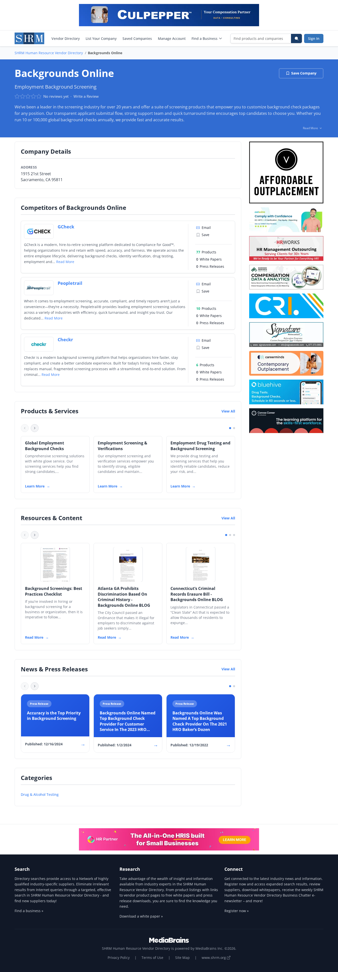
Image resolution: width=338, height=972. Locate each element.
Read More (65, 261)
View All (228, 411)
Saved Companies (137, 38)
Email (206, 227)
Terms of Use (152, 957)
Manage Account (172, 38)
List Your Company (101, 38)
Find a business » (29, 910)
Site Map (182, 957)
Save (205, 234)
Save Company (303, 73)
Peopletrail (70, 283)
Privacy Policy (119, 957)
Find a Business (204, 38)
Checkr (65, 339)
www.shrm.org (214, 957)
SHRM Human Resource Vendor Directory (49, 52)
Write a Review (86, 96)
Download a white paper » (141, 916)
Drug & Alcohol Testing (40, 794)
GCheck (66, 227)
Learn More (35, 486)
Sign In (313, 38)
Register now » (236, 910)
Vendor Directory (65, 38)
